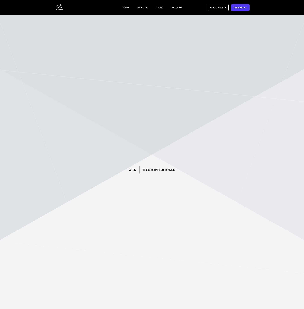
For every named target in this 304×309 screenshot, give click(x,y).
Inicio (125, 7)
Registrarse (240, 7)
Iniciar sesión (218, 7)
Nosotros (141, 7)
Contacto (176, 7)
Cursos (159, 7)
